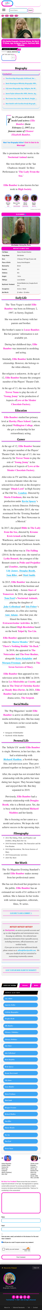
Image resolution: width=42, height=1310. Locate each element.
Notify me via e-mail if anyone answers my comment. (18, 1242)
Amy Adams (11, 615)
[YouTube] (21, 1297)
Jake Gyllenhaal (12, 606)
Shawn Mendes (20, 642)
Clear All (36, 1268)
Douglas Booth (27, 570)
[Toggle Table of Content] (12, 57)
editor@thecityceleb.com (26, 950)
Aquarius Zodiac (10, 1005)
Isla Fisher (31, 606)
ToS (29, 1307)
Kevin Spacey (29, 501)
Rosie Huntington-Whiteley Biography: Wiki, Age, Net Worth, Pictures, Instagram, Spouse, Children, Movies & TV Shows (21, 83)
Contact (35, 1307)
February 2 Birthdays (11, 1032)
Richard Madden (12, 759)
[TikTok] (28, 1297)
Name (3, 1217)
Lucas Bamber (9, 1087)
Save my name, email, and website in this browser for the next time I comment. (19, 1237)
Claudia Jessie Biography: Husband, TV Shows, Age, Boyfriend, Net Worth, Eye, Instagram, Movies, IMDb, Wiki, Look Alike (34, 1170)
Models (36, 985)
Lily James (12, 570)
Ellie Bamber (9, 1026)
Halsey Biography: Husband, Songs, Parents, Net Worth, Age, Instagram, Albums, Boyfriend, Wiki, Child (6, 1169)
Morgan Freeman (11, 662)
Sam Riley (12, 575)
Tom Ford (9, 598)
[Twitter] (17, 1297)
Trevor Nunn (9, 1148)
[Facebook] (13, 1297)
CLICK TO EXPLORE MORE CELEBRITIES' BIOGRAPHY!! (21, 970)
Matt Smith (29, 575)
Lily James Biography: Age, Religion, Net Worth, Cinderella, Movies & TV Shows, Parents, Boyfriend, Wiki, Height (21, 88)
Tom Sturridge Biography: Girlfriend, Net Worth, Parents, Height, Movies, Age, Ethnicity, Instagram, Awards (21, 78)
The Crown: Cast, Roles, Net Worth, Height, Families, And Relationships (21, 98)
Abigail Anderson (12, 52)
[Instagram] (24, 1297)
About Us (7, 1307)
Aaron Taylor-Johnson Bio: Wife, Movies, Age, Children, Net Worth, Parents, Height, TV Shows (21, 93)
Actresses (16, 15)
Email (3, 1225)
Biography (7, 15)
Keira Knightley (24, 658)
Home (2, 15)
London (22, 493)
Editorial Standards (19, 1307)
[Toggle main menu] (3, 10)
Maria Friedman (10, 1094)
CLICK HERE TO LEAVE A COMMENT (20, 913)
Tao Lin (7, 1135)
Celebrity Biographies (11, 1012)
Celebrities (11, 15)
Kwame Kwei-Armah (11, 1073)
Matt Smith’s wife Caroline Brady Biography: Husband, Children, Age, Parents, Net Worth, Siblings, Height (21, 103)
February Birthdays (11, 1039)
